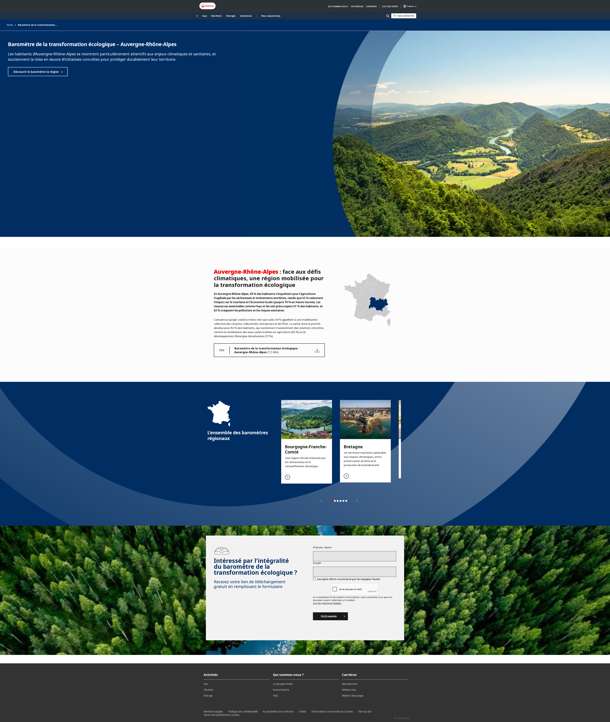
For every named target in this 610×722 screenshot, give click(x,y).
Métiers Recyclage (352, 695)
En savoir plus (306, 441)
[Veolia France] (207, 5)
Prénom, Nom (322, 547)
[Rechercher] (387, 15)
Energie (231, 15)
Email (316, 563)
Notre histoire (281, 689)
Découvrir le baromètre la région (36, 72)
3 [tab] (338, 501)
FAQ (275, 695)
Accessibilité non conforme (278, 711)
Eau (204, 15)
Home (10, 24)
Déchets (216, 15)
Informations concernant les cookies (332, 711)
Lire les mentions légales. (327, 603)
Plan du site (364, 711)
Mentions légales (213, 711)
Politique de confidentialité (243, 711)
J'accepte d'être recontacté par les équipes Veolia (348, 579)
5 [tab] (343, 501)
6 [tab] (346, 501)
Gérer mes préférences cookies (222, 715)
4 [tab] (340, 501)
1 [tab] (332, 501)
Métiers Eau (349, 689)
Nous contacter (406, 16)
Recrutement (349, 684)
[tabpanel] (306, 441)
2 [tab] (335, 501)
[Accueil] (197, 16)
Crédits (302, 711)
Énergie (208, 695)
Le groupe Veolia (283, 684)
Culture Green (390, 6)
